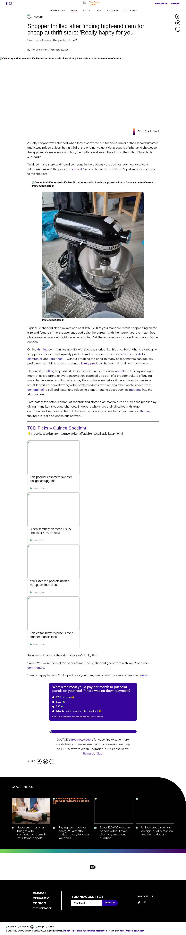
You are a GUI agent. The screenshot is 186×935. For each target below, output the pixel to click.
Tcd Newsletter (87, 897)
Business (112, 10)
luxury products (92, 363)
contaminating (37, 389)
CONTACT (42, 908)
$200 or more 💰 (65, 697)
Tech (98, 10)
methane (135, 389)
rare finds (55, 359)
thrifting (42, 349)
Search (161, 3)
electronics (35, 359)
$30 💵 (60, 706)
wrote (143, 675)
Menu (175, 3)
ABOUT (39, 893)
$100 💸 (60, 702)
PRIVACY (41, 898)
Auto (86, 10)
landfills (120, 371)
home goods (132, 354)
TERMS (39, 903)
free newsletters (82, 739)
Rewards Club (93, 753)
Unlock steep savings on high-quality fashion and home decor (157, 831)
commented (35, 667)
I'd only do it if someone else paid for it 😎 (79, 711)
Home (73, 10)
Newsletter (57, 10)
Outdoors (130, 10)
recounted (75, 169)
